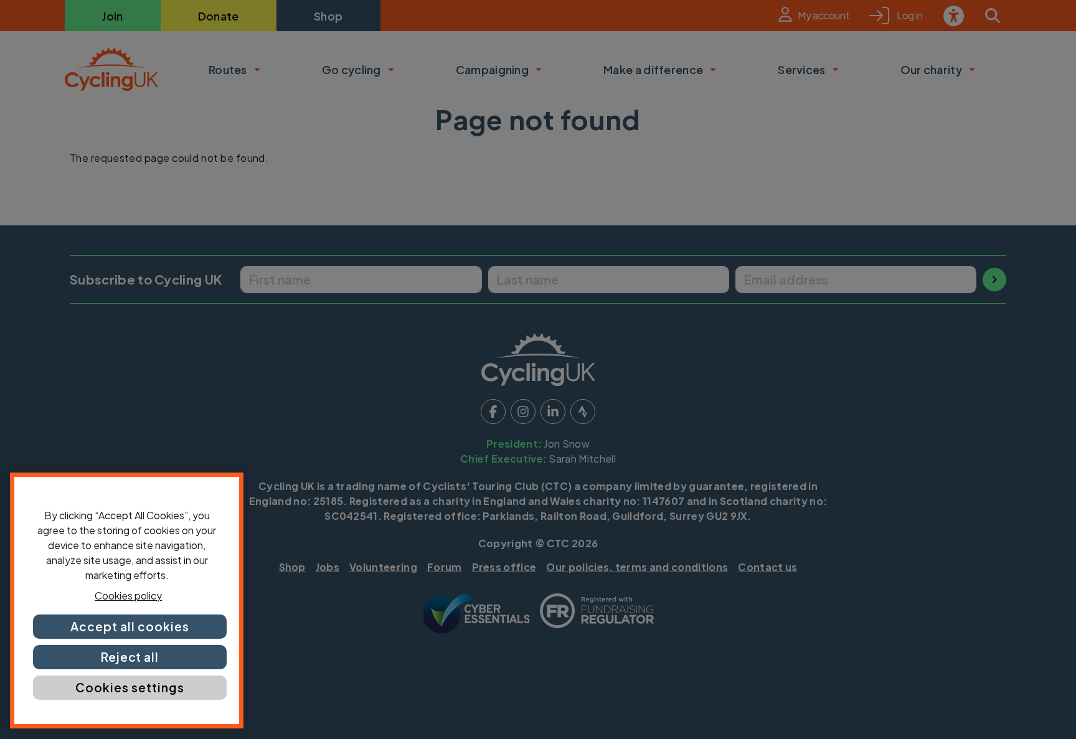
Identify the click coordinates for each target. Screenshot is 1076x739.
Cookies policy (128, 595)
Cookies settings (129, 687)
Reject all (130, 656)
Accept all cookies (129, 626)
